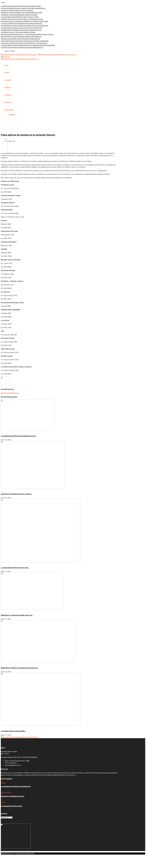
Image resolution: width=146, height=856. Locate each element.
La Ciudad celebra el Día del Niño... (13, 731)
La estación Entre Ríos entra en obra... (15, 568)
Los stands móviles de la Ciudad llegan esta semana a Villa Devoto (21, 23)
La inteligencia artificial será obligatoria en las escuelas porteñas (21, 6)
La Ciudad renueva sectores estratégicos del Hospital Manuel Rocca (22, 47)
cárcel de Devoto (6, 490)
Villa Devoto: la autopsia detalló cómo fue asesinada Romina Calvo (21, 12)
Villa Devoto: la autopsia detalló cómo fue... (17, 615)
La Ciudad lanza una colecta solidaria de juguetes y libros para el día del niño (24, 25)
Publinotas (12, 114)
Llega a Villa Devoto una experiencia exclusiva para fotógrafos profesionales (24, 41)
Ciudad (7, 72)
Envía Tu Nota (9, 109)
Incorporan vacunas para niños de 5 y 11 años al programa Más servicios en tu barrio (27, 34)
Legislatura (8, 95)
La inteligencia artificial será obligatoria (16, 786)
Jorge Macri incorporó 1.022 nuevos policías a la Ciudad (18, 32)
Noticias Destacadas (11, 432)
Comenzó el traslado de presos (12, 796)
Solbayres (8, 87)
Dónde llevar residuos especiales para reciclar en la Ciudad (19, 15)
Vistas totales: (9, 821)
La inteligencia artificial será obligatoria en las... (18, 436)
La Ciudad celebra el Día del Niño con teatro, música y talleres (20, 17)
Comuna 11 (8, 80)
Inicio (6, 65)
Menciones (8, 102)
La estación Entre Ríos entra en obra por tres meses (17, 10)
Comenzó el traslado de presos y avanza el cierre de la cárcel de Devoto (23, 8)
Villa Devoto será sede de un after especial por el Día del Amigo (20, 39)
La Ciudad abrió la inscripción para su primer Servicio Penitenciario (21, 28)
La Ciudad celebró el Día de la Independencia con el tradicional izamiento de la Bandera (28, 45)
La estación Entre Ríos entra (11, 806)
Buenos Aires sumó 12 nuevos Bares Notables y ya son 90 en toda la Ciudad (24, 21)
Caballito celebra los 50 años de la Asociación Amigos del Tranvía (21, 30)
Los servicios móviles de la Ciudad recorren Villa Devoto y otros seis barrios (24, 43)
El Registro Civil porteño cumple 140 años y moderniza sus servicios (22, 19)
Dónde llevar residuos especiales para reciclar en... (20, 668)
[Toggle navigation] (39, 59)
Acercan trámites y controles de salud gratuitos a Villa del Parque (21, 36)
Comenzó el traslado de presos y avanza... (16, 494)
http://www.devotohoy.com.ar (10, 393)
